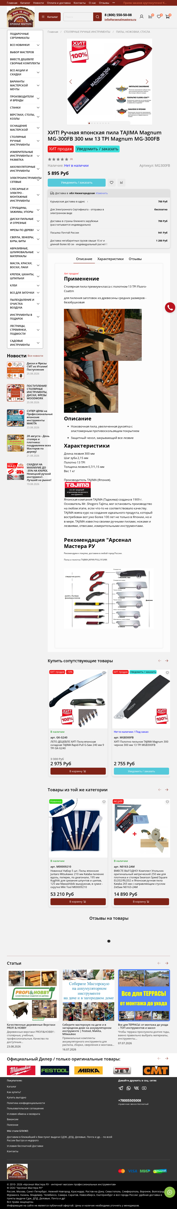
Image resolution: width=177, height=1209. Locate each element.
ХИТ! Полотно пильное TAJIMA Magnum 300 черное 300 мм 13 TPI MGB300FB (141, 743)
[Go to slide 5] (100, 123)
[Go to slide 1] (89, 123)
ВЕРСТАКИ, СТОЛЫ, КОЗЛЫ (22, 116)
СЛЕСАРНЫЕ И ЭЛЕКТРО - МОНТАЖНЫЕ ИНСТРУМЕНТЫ (20, 194)
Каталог (25, 3)
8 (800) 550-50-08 (118, 14)
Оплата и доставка (59, 3)
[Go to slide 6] (103, 123)
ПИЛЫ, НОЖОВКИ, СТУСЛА (133, 31)
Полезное (12, 1124)
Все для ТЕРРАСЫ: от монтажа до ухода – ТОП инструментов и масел (143, 1026)
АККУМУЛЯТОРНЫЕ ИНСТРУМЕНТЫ (22, 168)
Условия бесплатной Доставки (25, 1146)
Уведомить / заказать (76, 182)
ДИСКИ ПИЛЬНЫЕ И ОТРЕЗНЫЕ (21, 221)
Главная (12, 3)
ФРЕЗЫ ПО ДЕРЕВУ (22, 230)
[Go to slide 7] (105, 123)
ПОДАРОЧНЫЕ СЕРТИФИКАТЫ (19, 35)
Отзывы (104, 3)
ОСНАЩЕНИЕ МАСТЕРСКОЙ (19, 127)
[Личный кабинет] (141, 16)
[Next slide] (147, 81)
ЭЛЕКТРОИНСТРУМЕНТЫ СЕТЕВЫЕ (22, 180)
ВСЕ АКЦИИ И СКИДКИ (19, 72)
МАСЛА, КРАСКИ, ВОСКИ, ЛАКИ (21, 265)
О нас (92, 3)
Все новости (35, 355)
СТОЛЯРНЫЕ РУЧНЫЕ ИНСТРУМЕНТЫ (87, 31)
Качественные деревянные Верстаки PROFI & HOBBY (31, 1026)
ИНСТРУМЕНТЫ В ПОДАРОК (21, 316)
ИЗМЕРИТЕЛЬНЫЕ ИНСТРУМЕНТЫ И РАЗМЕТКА (21, 155)
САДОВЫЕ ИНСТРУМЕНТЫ (20, 342)
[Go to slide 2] (92, 123)
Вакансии (12, 1119)
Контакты (80, 3)
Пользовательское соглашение (25, 1108)
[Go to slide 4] (97, 123)
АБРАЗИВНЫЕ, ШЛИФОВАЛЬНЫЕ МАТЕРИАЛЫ (22, 252)
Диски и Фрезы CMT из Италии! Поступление (37, 366)
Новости (38, 3)
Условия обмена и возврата (23, 1114)
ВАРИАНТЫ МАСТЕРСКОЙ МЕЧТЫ (19, 85)
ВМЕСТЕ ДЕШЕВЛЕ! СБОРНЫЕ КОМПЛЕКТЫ (25, 61)
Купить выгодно (16, 1097)
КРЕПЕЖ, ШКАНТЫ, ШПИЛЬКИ (22, 276)
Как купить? (14, 1092)
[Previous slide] (71, 81)
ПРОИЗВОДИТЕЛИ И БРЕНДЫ (22, 98)
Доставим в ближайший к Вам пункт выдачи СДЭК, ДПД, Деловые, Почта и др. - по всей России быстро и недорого (59, 1138)
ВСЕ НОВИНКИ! (20, 45)
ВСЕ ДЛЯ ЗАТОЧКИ (22, 292)
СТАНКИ (15, 107)
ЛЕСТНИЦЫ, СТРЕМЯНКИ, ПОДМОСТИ (18, 329)
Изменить (102, 193)
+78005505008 (129, 1100)
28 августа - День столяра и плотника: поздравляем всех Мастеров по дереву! (39, 443)
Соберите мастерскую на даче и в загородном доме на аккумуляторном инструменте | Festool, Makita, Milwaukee (86, 1029)
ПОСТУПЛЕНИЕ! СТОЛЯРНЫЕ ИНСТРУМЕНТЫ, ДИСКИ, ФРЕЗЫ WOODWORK (37, 392)
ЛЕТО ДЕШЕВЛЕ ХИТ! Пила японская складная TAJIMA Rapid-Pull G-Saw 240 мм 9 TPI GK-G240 (77, 745)
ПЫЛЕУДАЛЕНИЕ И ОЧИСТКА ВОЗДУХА (22, 303)
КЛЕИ (13, 285)
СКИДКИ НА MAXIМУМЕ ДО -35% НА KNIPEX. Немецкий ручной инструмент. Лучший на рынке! (39, 472)
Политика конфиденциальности (26, 1103)
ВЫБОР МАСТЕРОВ (22, 52)
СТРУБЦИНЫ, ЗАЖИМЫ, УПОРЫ (21, 209)
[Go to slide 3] (94, 123)
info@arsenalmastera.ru (120, 19)
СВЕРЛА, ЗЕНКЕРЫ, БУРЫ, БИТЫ (22, 239)
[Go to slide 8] (108, 123)
